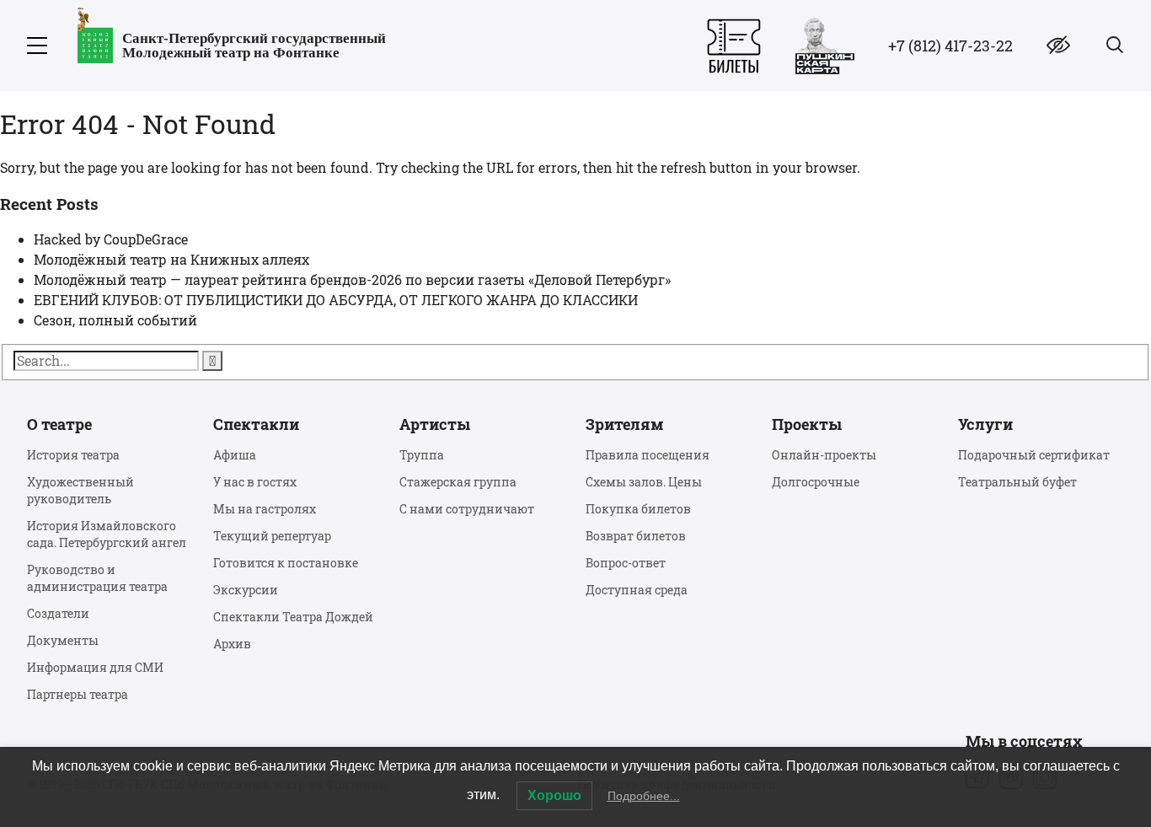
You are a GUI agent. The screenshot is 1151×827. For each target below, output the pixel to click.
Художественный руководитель (80, 490)
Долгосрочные (815, 482)
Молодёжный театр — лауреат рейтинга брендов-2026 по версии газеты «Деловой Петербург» (352, 279)
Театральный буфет (1017, 482)
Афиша (234, 455)
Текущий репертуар (272, 536)
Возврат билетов (636, 536)
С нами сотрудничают (466, 509)
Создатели (58, 613)
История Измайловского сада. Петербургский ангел (106, 534)
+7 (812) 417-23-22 (950, 45)
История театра (73, 455)
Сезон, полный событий (115, 320)
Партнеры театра (77, 694)
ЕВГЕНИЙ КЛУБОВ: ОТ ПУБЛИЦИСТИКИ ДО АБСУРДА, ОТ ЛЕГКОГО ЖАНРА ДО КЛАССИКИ (336, 300)
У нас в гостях (255, 482)
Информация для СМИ (95, 667)
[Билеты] (734, 46)
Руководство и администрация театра (97, 577)
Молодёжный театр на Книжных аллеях (171, 259)
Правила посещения (647, 455)
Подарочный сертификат (1034, 455)
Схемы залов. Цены (644, 482)
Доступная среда (637, 590)
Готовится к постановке (285, 563)
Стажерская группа (458, 482)
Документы (63, 640)
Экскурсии (245, 590)
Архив (232, 644)
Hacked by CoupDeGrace (111, 239)
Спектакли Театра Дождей (293, 617)
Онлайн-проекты (824, 455)
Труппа (421, 455)
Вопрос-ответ (626, 563)
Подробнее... (644, 796)
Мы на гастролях (264, 509)
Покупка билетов (638, 509)
